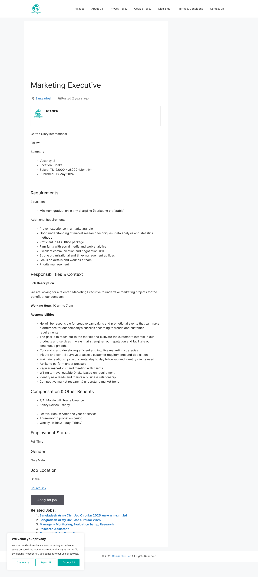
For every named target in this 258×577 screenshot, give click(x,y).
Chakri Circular (121, 556)
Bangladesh (43, 98)
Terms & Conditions (190, 8)
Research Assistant (54, 529)
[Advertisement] (96, 54)
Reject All (46, 562)
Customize (23, 562)
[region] (45, 551)
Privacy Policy (118, 8)
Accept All (69, 562)
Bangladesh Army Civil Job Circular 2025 (70, 520)
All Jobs (79, 8)
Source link (38, 488)
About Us (97, 8)
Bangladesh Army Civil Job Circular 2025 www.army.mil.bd (83, 515)
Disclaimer (164, 8)
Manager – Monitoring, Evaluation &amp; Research (77, 524)
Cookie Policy (142, 8)
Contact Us (217, 8)
